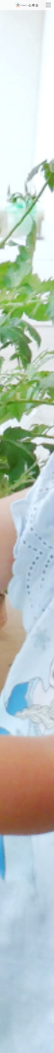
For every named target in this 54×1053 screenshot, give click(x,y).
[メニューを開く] (48, 5)
